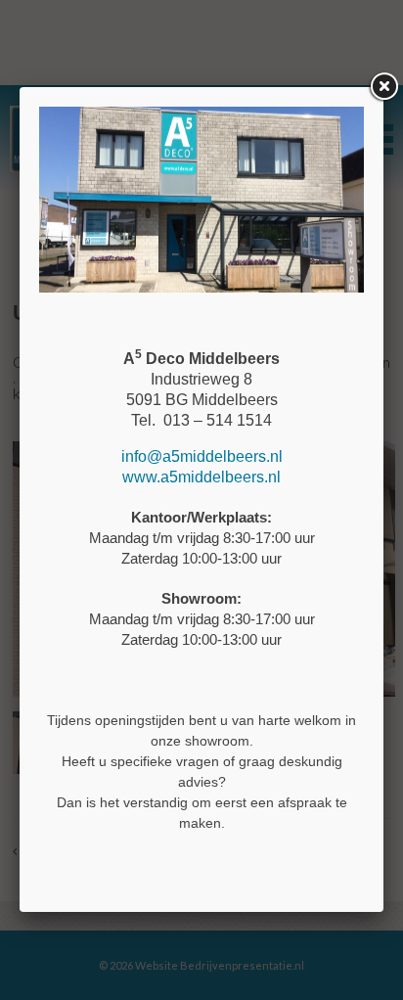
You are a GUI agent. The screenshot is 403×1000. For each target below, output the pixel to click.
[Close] (383, 87)
